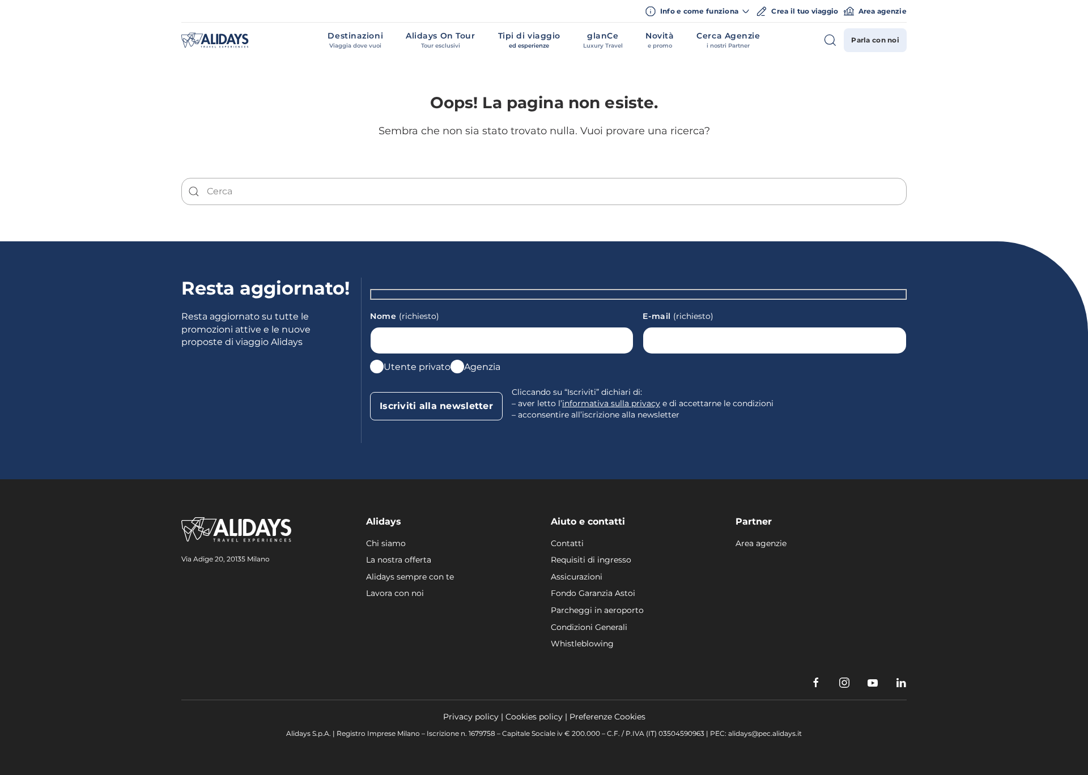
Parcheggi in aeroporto (597, 610)
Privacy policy (471, 717)
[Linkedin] (901, 682)
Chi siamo (386, 543)
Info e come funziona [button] (699, 11)
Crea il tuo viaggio (804, 11)
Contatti (567, 543)
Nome (404, 316)
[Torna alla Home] (215, 40)
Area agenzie (882, 11)
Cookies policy (534, 717)
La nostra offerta (398, 560)
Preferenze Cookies (607, 717)
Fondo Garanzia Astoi (593, 593)
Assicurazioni (576, 577)
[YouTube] (872, 682)
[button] (355, 40)
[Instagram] (844, 682)
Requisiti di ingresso (591, 560)
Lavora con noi (395, 593)
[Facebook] (816, 682)
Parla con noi (875, 40)
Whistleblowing (582, 643)
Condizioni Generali (589, 627)
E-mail (678, 316)
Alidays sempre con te (410, 577)
